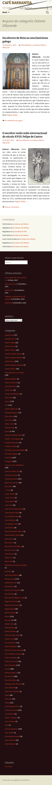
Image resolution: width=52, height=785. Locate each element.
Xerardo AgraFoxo (11, 729)
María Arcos (9, 558)
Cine (6, 405)
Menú (4, 12)
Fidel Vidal (8, 457)
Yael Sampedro (10, 744)
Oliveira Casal (10, 639)
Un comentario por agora (14, 120)
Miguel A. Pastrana (11, 601)
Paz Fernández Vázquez (13, 654)
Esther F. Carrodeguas (13, 439)
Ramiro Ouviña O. (11, 673)
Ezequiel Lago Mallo (12, 442)
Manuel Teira (9, 539)
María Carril (9, 561)
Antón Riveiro (10, 361)
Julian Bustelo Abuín (12, 513)
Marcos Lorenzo (10, 550)
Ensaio (7, 431)
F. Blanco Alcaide (11, 446)
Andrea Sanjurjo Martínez (14, 357)
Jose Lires (8, 505)
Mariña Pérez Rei (11, 583)
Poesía (7, 669)
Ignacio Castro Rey (11, 483)
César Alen (9, 397)
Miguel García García (12, 605)
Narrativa (8, 620)
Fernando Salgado (11, 454)
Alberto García (10, 346)
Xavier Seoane (10, 721)
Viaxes (7, 703)
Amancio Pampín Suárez (13, 354)
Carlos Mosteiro (10, 386)
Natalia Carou (9, 624)
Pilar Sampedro (10, 665)
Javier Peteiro (10, 494)
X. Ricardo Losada (11, 710)
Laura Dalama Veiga (12, 516)
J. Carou (8, 490)
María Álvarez (10, 554)
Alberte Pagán (10, 342)
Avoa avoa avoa (10, 284)
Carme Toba (9, 390)
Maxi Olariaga (9, 594)
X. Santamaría (10, 714)
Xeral (6, 725)
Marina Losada (10, 579)
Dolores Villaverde (11, 409)
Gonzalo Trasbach (11, 475)
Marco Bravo (9, 543)
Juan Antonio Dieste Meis (14, 509)
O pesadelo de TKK (20, 231)
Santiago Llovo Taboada (13, 684)
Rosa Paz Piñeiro (11, 680)
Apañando (8, 303)
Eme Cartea (9, 420)
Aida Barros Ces (10, 339)
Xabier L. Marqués (11, 718)
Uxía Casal (8, 699)
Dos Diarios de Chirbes (20, 224)
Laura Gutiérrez (10, 520)
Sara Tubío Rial (10, 688)
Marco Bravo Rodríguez (13, 546)
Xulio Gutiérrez (10, 740)
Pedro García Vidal (11, 661)
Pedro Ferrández (11, 658)
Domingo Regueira (11, 412)
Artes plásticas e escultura (30, 45)
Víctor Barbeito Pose (12, 706)
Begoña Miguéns (11, 379)
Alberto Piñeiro (10, 350)
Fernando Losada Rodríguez (15, 450)
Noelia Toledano (10, 631)
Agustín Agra (9, 335)
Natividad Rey (10, 628)
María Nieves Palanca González (16, 565)
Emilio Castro (9, 424)
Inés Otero (9, 486)
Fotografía (8, 461)
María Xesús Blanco (12, 575)
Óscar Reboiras (10, 643)
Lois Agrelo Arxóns (11, 524)
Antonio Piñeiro (10, 369)
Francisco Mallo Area (12, 471)
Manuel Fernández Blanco (14, 531)
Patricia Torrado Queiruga (14, 650)
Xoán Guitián (9, 733)
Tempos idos (9, 290)
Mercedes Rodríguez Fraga (15, 598)
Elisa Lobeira (9, 416)
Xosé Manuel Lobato (12, 736)
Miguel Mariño (10, 609)
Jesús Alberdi (10, 501)
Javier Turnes (10, 498)
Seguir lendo (13, 115)
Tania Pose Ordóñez (12, 691)
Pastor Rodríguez (11, 646)
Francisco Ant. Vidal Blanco (14, 465)
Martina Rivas (9, 586)
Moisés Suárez (10, 613)
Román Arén (9, 676)
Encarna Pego (10, 427)
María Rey (8, 571)
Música (7, 616)
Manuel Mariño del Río (12, 535)
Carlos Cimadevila (11, 382)
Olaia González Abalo (12, 635)
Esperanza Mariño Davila (13, 435)
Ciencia (7, 401)
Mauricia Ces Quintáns (13, 590)
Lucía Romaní (9, 528)
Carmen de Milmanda (12, 394)
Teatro (7, 695)
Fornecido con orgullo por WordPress (16, 780)
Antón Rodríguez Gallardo (14, 365)
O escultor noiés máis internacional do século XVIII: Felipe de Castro (24, 134)
